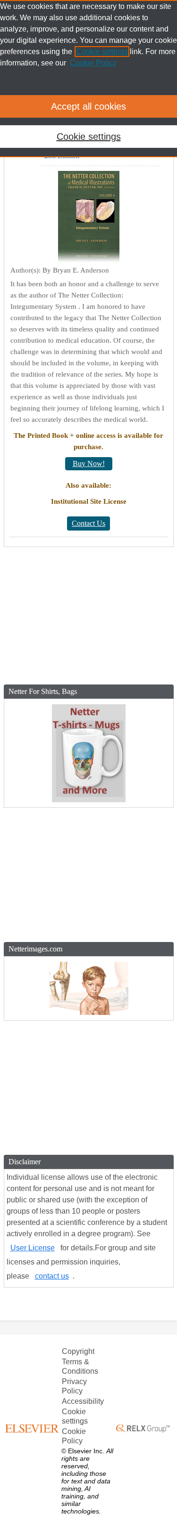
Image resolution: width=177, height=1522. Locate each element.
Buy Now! (89, 463)
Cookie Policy (74, 1436)
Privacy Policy (74, 1386)
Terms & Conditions (80, 1366)
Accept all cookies (88, 106)
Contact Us (88, 523)
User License (32, 1248)
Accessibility (83, 1401)
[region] (88, 78)
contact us (52, 1276)
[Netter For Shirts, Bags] (88, 753)
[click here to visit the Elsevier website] (33, 1428)
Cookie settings (75, 1416)
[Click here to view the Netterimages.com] (88, 988)
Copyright (78, 1351)
